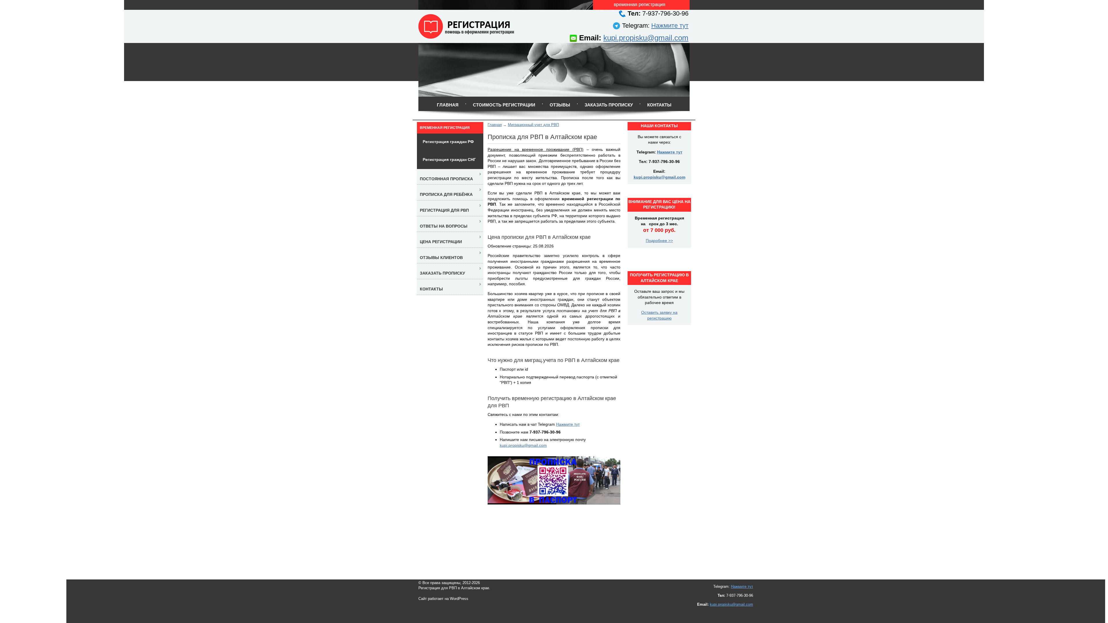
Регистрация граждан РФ (448, 141)
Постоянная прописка (446, 179)
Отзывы (560, 104)
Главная (447, 104)
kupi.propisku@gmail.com (645, 37)
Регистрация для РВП (444, 210)
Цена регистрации (441, 241)
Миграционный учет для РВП (533, 125)
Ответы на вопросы (443, 226)
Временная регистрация (445, 128)
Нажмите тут (669, 25)
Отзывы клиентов (441, 257)
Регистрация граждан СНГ (449, 159)
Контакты (659, 104)
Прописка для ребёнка (446, 194)
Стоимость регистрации (504, 104)
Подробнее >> (659, 240)
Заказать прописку (609, 104)
